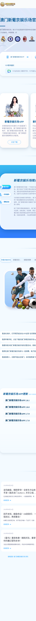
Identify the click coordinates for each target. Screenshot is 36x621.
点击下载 (14, 142)
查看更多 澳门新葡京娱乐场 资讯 (18, 556)
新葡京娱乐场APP (14, 121)
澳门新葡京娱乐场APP (17, 57)
